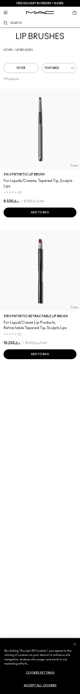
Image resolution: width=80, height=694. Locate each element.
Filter (21, 68)
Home (8, 50)
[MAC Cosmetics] (40, 12)
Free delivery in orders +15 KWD (40, 3)
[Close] (75, 644)
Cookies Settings (40, 672)
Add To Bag (40, 212)
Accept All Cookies (40, 685)
